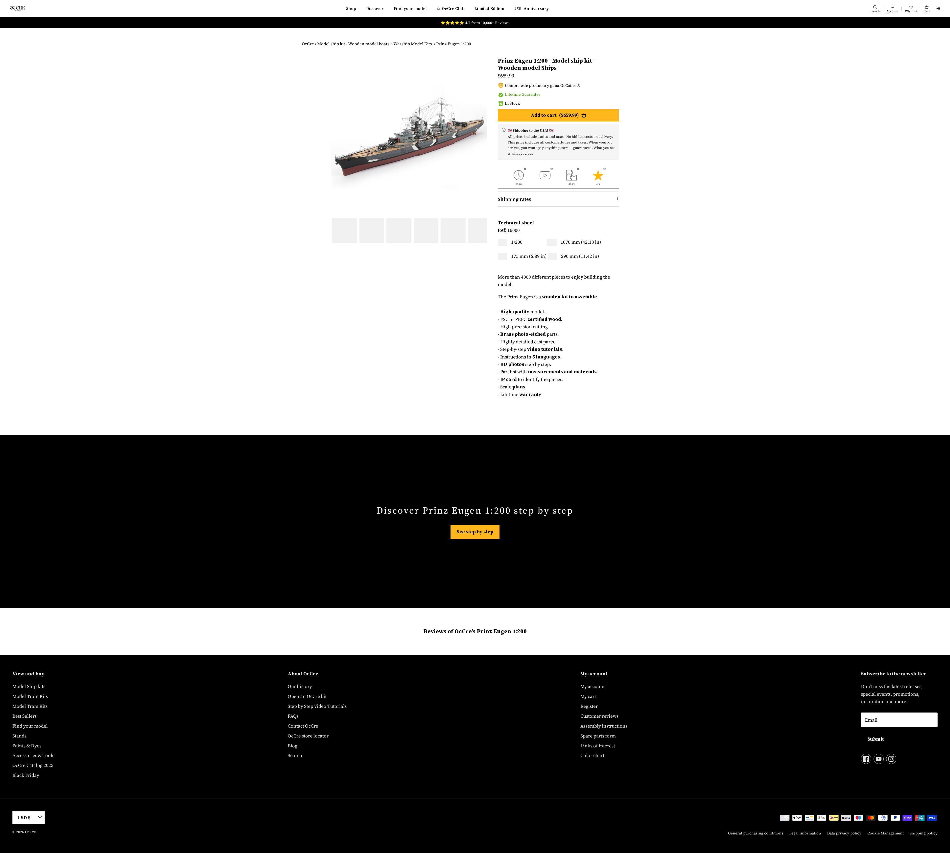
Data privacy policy (844, 833)
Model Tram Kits (30, 706)
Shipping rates (514, 199)
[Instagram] (891, 759)
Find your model (410, 8)
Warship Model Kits (412, 44)
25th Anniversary (531, 8)
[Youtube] (879, 759)
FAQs (293, 716)
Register (589, 706)
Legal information (805, 833)
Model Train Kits (30, 696)
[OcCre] (17, 8)
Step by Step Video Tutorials (317, 706)
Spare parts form (598, 736)
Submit (875, 739)
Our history (300, 686)
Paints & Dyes (26, 745)
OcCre (308, 44)
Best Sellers (24, 716)
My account (592, 686)
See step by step (475, 531)
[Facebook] (866, 759)
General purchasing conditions (755, 833)
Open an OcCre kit (307, 696)
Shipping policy (924, 833)
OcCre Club (453, 8)
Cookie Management (885, 833)
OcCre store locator (308, 736)
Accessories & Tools (33, 755)
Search (295, 755)
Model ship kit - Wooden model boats (353, 44)
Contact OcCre (303, 726)
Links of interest (597, 745)
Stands (19, 736)
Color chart (592, 755)
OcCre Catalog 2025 (32, 765)
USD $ (23, 817)
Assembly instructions (603, 726)
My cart (588, 696)
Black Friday (25, 775)
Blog (292, 745)
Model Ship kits (28, 686)
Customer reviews (599, 716)
